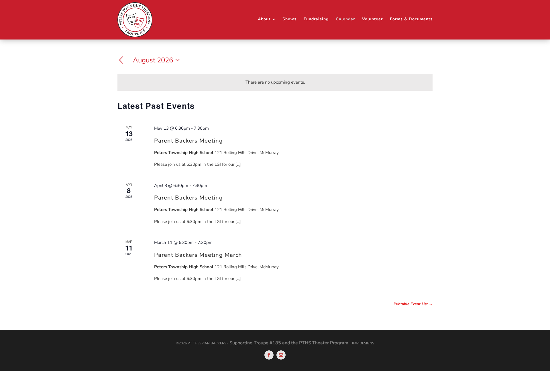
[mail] (281, 355)
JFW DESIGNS (363, 343)
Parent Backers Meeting (188, 141)
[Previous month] (120, 60)
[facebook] (269, 355)
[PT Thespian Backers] (134, 4)
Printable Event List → (413, 304)
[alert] (275, 82)
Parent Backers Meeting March (198, 255)
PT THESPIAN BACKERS (207, 343)
